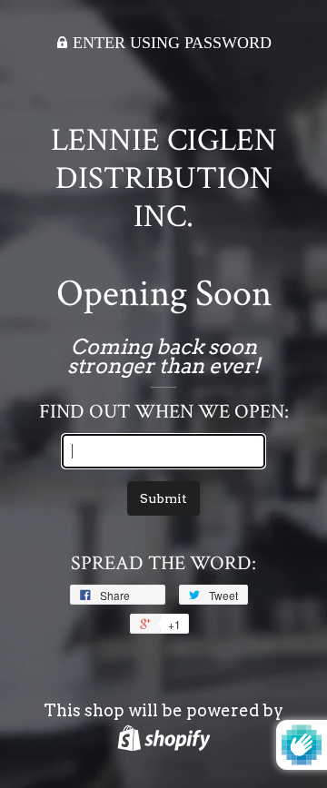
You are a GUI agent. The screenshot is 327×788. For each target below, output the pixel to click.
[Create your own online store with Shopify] (164, 737)
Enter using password (170, 43)
